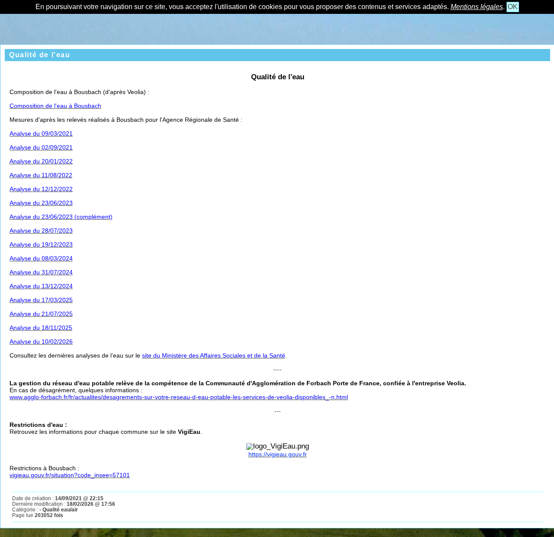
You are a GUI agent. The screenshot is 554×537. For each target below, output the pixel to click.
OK (513, 6)
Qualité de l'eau (40, 55)
